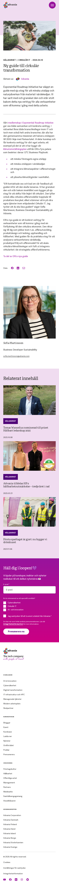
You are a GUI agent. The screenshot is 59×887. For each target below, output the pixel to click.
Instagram (22, 880)
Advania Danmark (10, 820)
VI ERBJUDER (7, 675)
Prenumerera (9, 754)
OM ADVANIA (7, 763)
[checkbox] (29, 606)
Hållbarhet (9, 60)
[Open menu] (52, 5)
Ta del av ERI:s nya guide (15, 256)
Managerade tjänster (12, 699)
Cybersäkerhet (9, 685)
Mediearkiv (8, 791)
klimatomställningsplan (15, 149)
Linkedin (16, 880)
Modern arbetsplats (11, 703)
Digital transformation (12, 690)
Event (5, 727)
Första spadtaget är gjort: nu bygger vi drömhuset (25, 541)
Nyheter (6, 741)
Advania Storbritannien (13, 842)
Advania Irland (9, 829)
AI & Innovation (9, 681)
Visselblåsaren (9, 800)
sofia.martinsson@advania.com (16, 356)
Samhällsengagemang (12, 796)
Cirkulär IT (24, 60)
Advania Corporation (12, 815)
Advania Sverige (10, 847)
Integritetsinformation (13, 873)
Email (24, 268)
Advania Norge (9, 838)
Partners (7, 787)
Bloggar (6, 722)
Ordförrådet (8, 745)
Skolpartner (8, 708)
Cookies (6, 862)
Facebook (12, 268)
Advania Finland (10, 824)
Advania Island (9, 833)
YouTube (4, 880)
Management (9, 782)
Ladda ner (7, 736)
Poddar (6, 750)
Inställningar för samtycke (14, 868)
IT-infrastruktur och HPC (14, 694)
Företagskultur (9, 769)
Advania (25, 78)
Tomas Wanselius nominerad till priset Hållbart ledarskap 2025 (25, 429)
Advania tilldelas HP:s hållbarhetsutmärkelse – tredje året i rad (26, 485)
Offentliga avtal (10, 778)
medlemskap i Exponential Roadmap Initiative (30, 122)
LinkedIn (18, 268)
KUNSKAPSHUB (8, 717)
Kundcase (7, 732)
